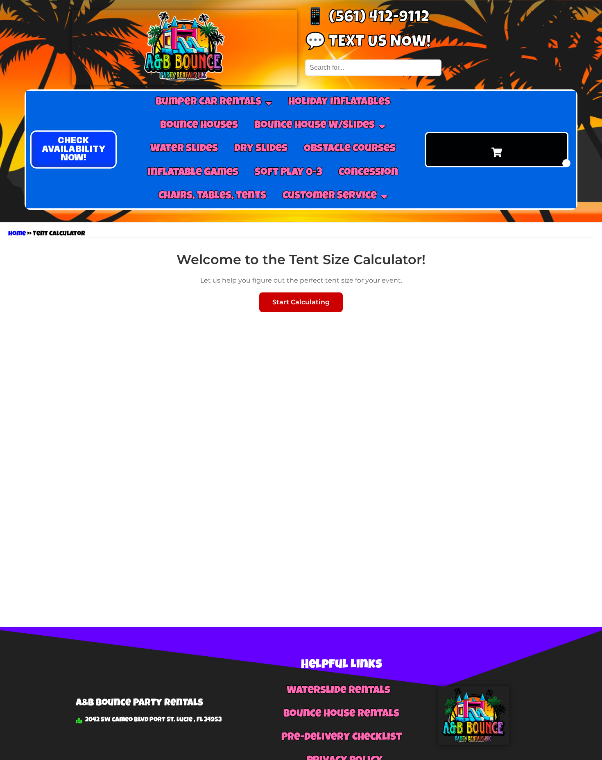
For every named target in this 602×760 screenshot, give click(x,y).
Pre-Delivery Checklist (341, 738)
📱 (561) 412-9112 (367, 18)
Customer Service (330, 196)
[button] (73, 149)
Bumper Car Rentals (208, 102)
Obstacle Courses (350, 149)
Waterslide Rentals (338, 691)
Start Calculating (301, 302)
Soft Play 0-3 (288, 173)
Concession (368, 173)
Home (17, 234)
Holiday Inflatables (339, 102)
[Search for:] (373, 67)
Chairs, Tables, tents (212, 196)
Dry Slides (260, 149)
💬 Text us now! (368, 43)
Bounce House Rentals (341, 714)
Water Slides (184, 149)
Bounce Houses (199, 126)
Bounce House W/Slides (314, 126)
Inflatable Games (192, 173)
